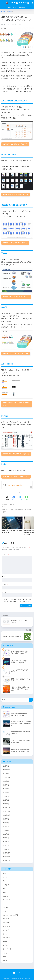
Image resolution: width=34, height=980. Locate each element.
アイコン (5, 509)
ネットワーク (7, 949)
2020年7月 (6, 826)
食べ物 (5, 960)
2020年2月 (6, 845)
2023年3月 (6, 766)
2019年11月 (6, 857)
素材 (4, 512)
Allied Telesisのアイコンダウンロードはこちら (16, 404)
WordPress (6, 922)
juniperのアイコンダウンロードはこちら (16, 476)
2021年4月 (6, 792)
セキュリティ (7, 937)
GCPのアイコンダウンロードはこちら (15, 242)
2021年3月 (6, 796)
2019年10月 (6, 860)
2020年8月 (6, 823)
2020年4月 (6, 838)
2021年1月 (6, 804)
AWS (9, 7)
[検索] (31, 700)
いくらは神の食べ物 (19, 2)
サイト (4, 592)
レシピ (15, 7)
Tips (4, 911)
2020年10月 (6, 815)
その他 (12, 504)
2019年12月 (6, 853)
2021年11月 (6, 777)
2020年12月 (6, 807)
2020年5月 (6, 834)
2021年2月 (6, 800)
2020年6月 (6, 830)
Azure (5, 877)
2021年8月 (6, 781)
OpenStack (6, 900)
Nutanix (5, 896)
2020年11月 (6, 811)
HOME (18, 973)
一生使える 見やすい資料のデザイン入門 (18, 485)
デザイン (5, 945)
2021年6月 (6, 785)
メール (5, 584)
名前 (4, 577)
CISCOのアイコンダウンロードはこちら (16, 353)
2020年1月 (6, 849)
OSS (4, 903)
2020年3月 (6, 841)
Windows (6, 919)
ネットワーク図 (26, 509)
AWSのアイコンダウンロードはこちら (15, 144)
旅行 (4, 956)
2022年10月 (6, 770)
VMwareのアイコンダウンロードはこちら (16, 296)
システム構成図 (15, 509)
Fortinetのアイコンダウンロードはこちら (16, 454)
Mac (4, 892)
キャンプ (5, 930)
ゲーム (5, 934)
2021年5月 (6, 788)
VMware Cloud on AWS (10, 915)
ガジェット (6, 926)
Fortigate (6, 885)
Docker (5, 881)
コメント (5, 554)
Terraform (6, 907)
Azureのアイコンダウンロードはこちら (15, 194)
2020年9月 (6, 819)
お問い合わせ (22, 7)
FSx (4, 888)
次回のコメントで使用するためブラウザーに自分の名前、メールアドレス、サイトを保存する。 (17, 600)
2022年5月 (6, 773)
